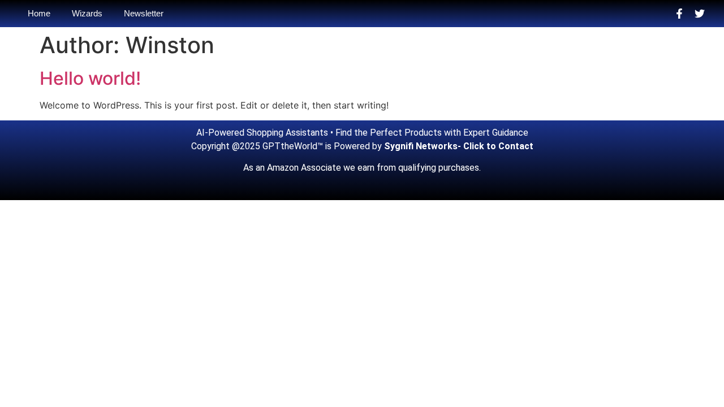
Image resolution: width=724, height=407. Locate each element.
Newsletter (143, 13)
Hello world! (90, 78)
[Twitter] (700, 13)
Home (39, 13)
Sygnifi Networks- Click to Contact (458, 146)
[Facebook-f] (679, 13)
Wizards (87, 13)
